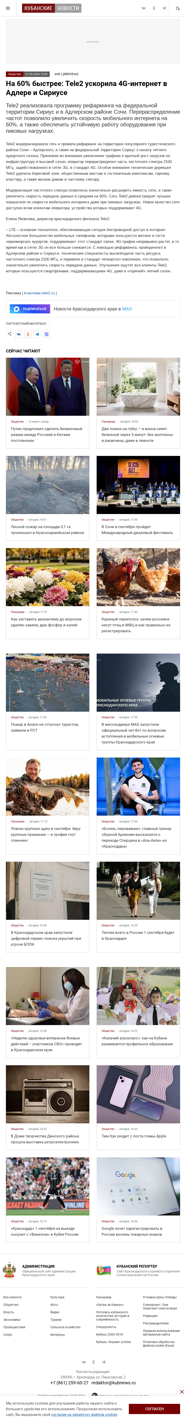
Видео (54, 1312)
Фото (54, 1304)
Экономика (11, 1319)
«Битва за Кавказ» (110, 1304)
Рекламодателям (156, 1323)
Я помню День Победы (160, 1297)
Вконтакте (143, 8)
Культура (57, 1297)
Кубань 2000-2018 (109, 1334)
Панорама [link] (108, 421)
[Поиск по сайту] (177, 8)
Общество (14, 74)
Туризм (55, 1319)
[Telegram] (37, 334)
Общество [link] (17, 421)
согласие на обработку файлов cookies (84, 1414)
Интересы (57, 1334)
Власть (8, 1312)
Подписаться (34, 309)
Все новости (12, 1297)
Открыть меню (8, 8)
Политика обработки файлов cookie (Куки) (158, 1343)
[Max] (46, 334)
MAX (127, 309)
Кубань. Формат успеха (113, 1342)
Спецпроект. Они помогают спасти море (160, 1306)
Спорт (7, 1334)
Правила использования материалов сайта (161, 1332)
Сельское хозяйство (65, 1327)
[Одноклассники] (28, 334)
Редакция (150, 1316)
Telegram (164, 8)
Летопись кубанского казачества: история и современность (112, 1315)
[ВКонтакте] (18, 334)
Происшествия (14, 1327)
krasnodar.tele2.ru (39, 293)
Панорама (103, 1297)
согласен (154, 1409)
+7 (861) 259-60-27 (69, 1382)
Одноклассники (153, 8)
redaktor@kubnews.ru (113, 1382)
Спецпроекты (106, 1327)
